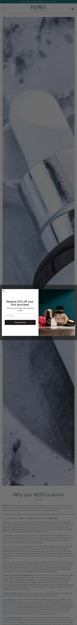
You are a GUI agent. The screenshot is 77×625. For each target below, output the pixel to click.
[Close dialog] (4, 291)
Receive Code (20, 322)
